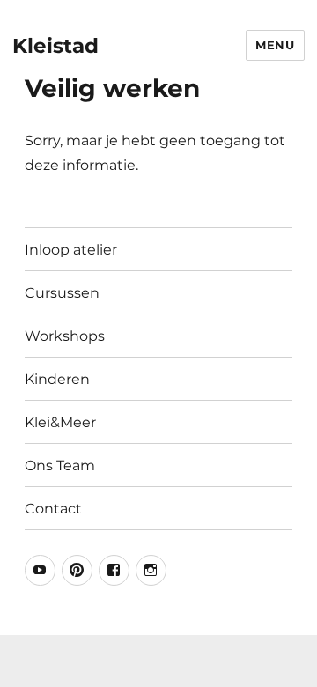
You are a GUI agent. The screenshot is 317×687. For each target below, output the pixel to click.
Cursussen (62, 292)
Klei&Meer (60, 422)
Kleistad (55, 45)
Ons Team (60, 465)
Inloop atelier (71, 249)
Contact (53, 508)
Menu (274, 45)
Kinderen (57, 379)
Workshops (65, 336)
